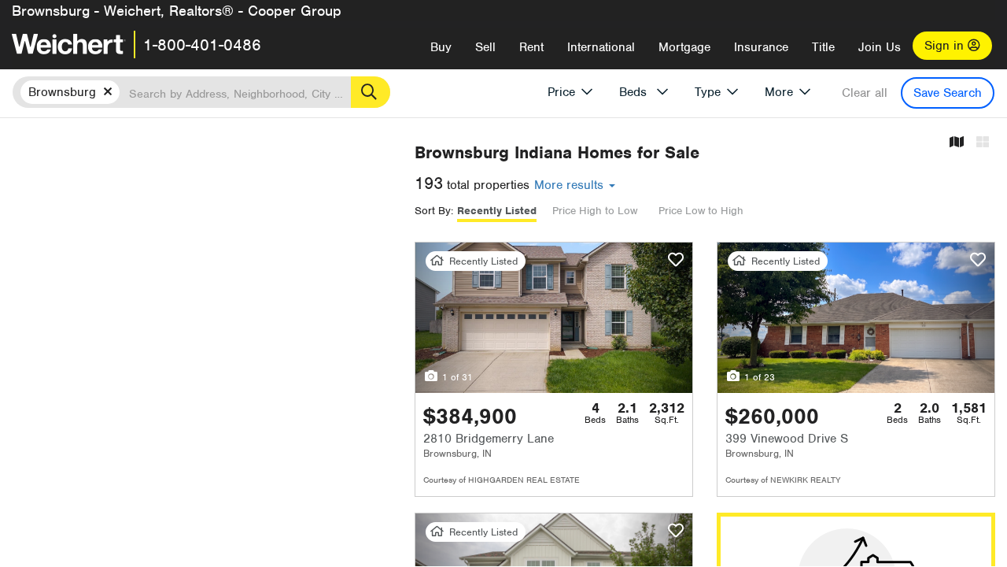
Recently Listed (497, 210)
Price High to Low (594, 210)
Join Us (879, 47)
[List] (982, 143)
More (779, 92)
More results (570, 185)
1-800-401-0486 (202, 45)
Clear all (864, 93)
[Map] (956, 143)
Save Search (947, 93)
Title (823, 47)
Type (708, 92)
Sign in (946, 46)
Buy (441, 47)
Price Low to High (700, 210)
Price (561, 92)
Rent (531, 47)
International (601, 47)
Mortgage (684, 47)
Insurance (761, 47)
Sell (485, 47)
